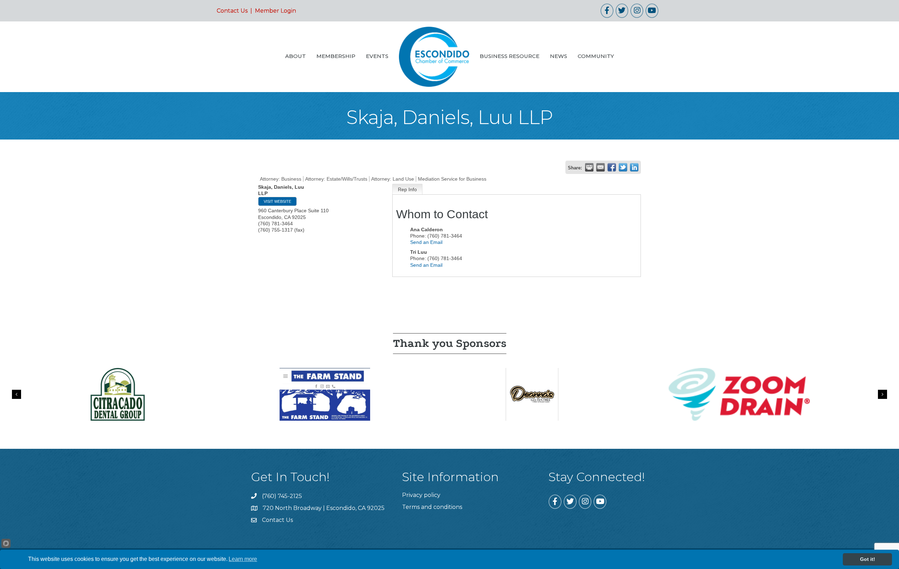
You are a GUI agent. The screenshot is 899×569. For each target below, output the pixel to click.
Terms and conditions (432, 507)
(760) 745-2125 (282, 496)
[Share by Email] (600, 167)
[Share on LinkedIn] (634, 167)
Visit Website (277, 201)
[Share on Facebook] (612, 167)
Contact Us (232, 10)
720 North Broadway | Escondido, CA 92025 (324, 508)
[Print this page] (589, 167)
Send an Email (426, 242)
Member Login (275, 10)
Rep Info (407, 189)
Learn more (243, 559)
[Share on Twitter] (623, 167)
